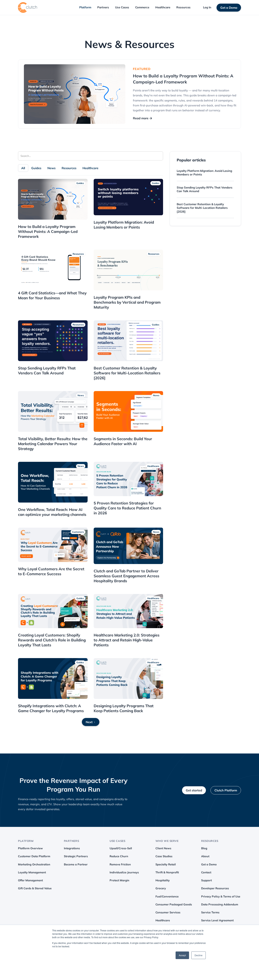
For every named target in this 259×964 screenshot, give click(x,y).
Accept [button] (182, 955)
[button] (85, 7)
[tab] (23, 168)
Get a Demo (228, 7)
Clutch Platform (225, 790)
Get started (194, 790)
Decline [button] (198, 955)
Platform (85, 7)
